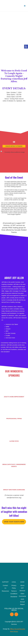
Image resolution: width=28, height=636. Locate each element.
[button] (26, 47)
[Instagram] (16, 614)
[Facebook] (12, 614)
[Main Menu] (25, 6)
